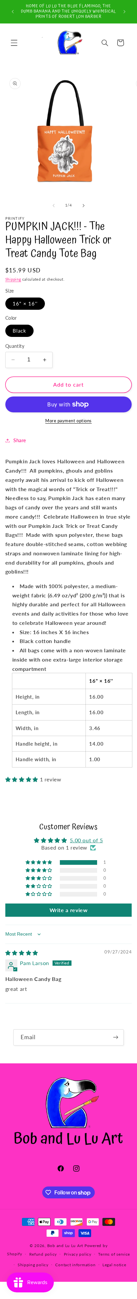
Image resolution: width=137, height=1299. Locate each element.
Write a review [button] (69, 910)
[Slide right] (83, 205)
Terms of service (114, 1254)
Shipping (13, 279)
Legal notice (114, 1265)
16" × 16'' (25, 303)
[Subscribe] (115, 1037)
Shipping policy (33, 1265)
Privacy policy (77, 1254)
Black (19, 331)
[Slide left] (53, 205)
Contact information (75, 1265)
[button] (14, 42)
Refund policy (43, 1254)
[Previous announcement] (12, 11)
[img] (21, 953)
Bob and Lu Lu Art (65, 1245)
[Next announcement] (124, 11)
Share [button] (19, 440)
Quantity (14, 346)
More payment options (68, 420)
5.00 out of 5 (86, 840)
